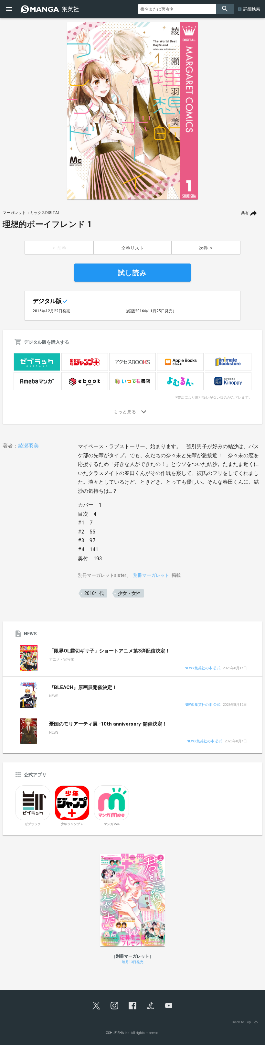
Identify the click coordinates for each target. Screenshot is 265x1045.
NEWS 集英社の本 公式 (202, 668)
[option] (132, 110)
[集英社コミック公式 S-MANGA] (50, 9)
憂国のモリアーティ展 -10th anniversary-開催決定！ (108, 724)
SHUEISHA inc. (119, 1033)
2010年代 (94, 593)
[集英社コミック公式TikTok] (150, 1005)
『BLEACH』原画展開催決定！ (83, 687)
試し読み (132, 273)
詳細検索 (251, 8)
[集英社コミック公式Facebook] (132, 1005)
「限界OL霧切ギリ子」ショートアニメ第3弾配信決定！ (109, 651)
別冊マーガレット (151, 575)
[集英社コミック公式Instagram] (114, 1005)
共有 (245, 213)
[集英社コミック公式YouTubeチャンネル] (168, 1005)
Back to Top (245, 1022)
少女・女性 (129, 593)
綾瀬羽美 (28, 446)
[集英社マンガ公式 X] (96, 1005)
